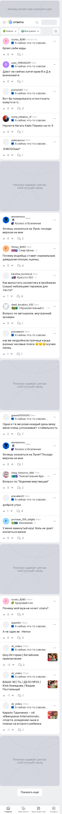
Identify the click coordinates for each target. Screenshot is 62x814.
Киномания (26, 522)
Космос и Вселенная (28, 223)
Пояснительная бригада (32, 476)
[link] (30, 47)
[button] (9, 31)
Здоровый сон (24, 603)
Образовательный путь (32, 308)
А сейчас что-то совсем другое (32, 43)
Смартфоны (26, 250)
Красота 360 (25, 277)
